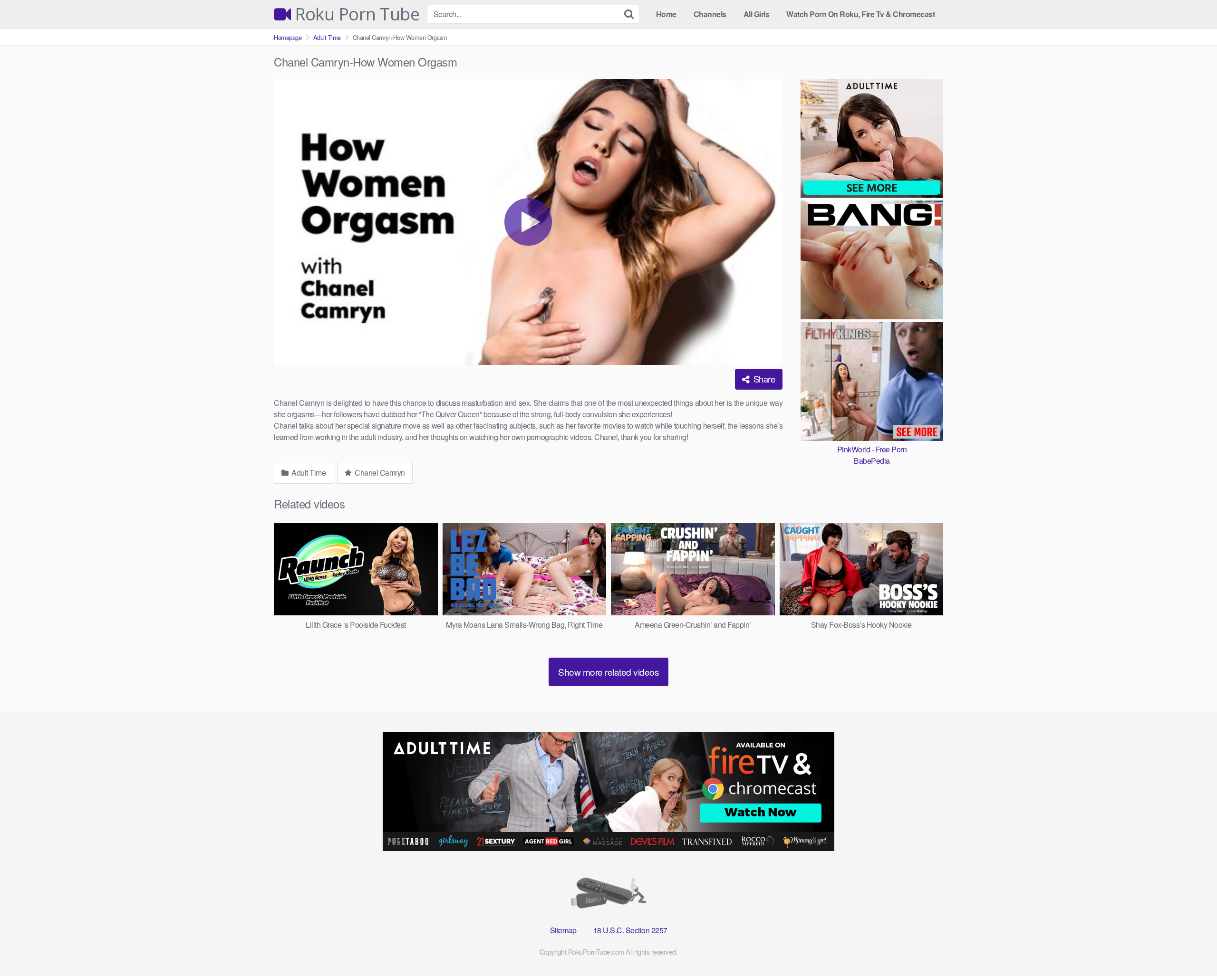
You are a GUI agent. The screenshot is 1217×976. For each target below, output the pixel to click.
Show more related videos (608, 671)
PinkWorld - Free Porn (872, 449)
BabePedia (872, 460)
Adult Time (327, 37)
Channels (710, 14)
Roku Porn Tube (355, 14)
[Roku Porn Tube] (608, 895)
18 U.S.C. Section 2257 (630, 930)
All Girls (757, 14)
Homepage (287, 37)
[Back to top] (1190, 945)
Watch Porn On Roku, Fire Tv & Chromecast (860, 14)
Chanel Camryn (379, 472)
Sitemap (563, 930)
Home (666, 14)
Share (763, 379)
